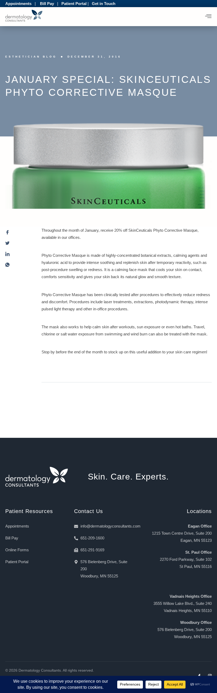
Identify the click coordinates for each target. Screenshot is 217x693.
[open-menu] (208, 16)
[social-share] (18, 233)
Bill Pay (47, 3)
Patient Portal (74, 3)
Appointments (18, 3)
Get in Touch (103, 3)
